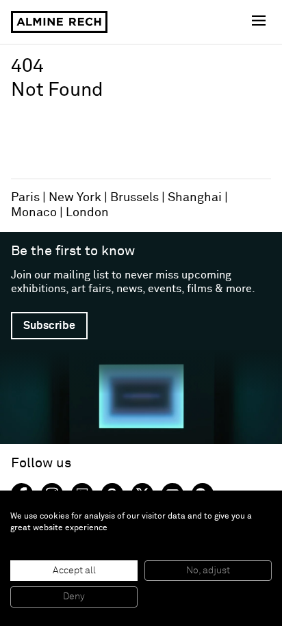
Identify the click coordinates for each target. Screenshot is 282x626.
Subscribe (49, 325)
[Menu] (260, 22)
